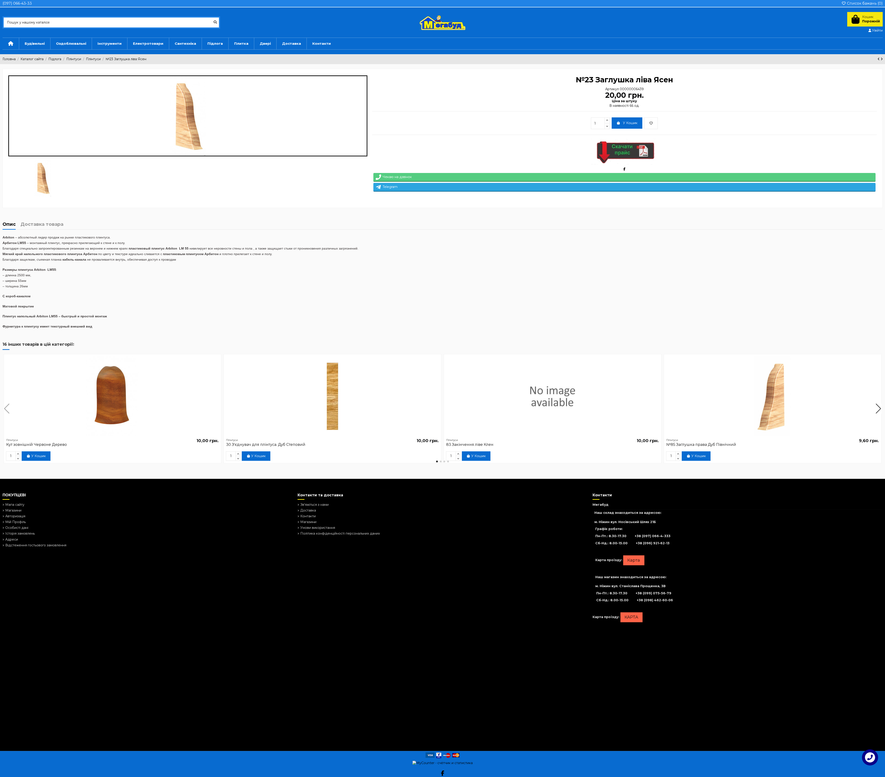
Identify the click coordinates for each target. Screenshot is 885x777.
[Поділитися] (624, 169)
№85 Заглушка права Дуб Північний (701, 444)
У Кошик (630, 123)
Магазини (13, 510)
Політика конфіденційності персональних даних (340, 533)
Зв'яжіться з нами (314, 505)
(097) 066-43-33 (17, 3)
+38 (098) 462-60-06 (655, 600)
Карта (633, 560)
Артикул (612, 89)
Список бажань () (864, 3)
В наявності (619, 106)
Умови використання (317, 528)
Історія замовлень (20, 533)
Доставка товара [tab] (42, 224)
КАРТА (631, 617)
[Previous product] (879, 59)
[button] (437, 461)
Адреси (11, 539)
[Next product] (882, 59)
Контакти (308, 516)
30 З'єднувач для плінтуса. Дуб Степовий (265, 444)
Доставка (308, 510)
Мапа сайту (14, 505)
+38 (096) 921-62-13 (653, 543)
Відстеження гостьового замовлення (35, 545)
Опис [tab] (9, 224)
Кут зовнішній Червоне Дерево (36, 444)
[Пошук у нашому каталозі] (215, 22)
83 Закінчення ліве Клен (469, 444)
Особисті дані (16, 528)
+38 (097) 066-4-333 (652, 536)
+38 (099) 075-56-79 (653, 593)
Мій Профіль (15, 522)
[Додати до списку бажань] (651, 123)
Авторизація (15, 516)
